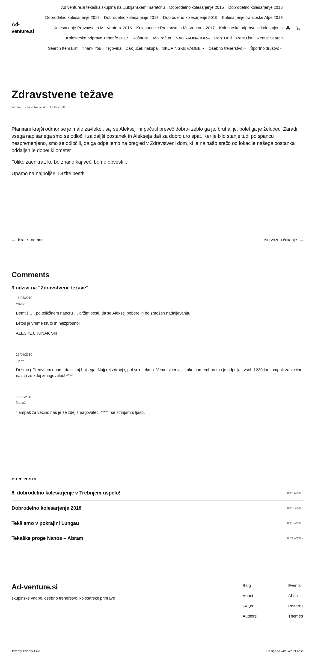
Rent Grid (223, 38)
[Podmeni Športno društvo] (281, 48)
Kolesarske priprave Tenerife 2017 (97, 38)
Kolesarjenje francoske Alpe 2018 (252, 17)
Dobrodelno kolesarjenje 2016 (255, 7)
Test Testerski (36, 107)
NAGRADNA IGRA (192, 38)
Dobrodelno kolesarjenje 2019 (190, 17)
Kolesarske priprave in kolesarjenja (251, 28)
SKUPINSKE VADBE (181, 48)
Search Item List (62, 48)
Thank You (91, 48)
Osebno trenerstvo (225, 48)
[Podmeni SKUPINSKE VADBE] (203, 48)
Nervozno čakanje (280, 240)
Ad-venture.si (35, 587)
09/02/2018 (295, 523)
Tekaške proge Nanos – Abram (47, 538)
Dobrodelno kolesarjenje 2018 (131, 17)
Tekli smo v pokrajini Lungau (45, 523)
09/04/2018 (295, 493)
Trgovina (113, 48)
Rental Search (270, 38)
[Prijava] (288, 28)
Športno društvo (264, 48)
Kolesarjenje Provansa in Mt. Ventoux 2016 (92, 28)
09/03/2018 (295, 508)
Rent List (244, 38)
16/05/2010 (24, 298)
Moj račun (162, 38)
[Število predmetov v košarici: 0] (298, 28)
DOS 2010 (57, 107)
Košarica (141, 38)
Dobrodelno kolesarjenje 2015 (196, 7)
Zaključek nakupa (142, 48)
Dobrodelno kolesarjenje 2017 (72, 17)
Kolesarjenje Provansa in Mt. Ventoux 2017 (175, 28)
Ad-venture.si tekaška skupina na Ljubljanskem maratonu (113, 7)
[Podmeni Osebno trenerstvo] (244, 48)
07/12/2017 (295, 538)
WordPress (295, 651)
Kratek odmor (30, 240)
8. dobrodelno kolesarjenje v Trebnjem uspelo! (66, 493)
